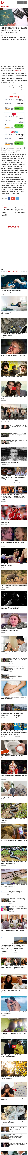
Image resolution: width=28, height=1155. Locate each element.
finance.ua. (18, 70)
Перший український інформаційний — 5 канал (2, 2)
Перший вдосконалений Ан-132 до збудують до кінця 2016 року (20, 211)
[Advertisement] (14, 120)
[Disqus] (14, 249)
